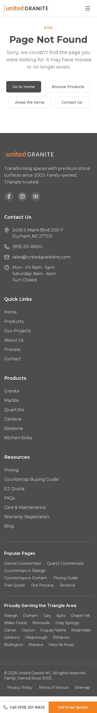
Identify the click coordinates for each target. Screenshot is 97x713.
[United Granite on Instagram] (22, 196)
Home (10, 312)
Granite (11, 391)
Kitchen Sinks (18, 437)
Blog (9, 526)
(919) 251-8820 (27, 246)
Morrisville (41, 623)
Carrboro (12, 637)
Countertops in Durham (25, 578)
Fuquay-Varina (53, 630)
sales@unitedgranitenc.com (41, 257)
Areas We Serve (29, 102)
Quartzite (14, 409)
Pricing (11, 470)
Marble (11, 400)
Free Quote (14, 585)
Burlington (13, 644)
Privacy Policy (19, 687)
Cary (47, 615)
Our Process (42, 585)
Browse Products (68, 86)
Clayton (28, 630)
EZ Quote (14, 488)
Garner (10, 630)
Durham (30, 615)
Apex (60, 615)
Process (12, 349)
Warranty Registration (26, 516)
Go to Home (23, 86)
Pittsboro (61, 637)
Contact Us (72, 102)
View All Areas (61, 644)
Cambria (12, 419)
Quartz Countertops (65, 563)
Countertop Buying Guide (31, 479)
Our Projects (17, 330)
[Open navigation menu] (88, 8)
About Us (14, 340)
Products (14, 321)
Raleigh (11, 615)
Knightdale (81, 630)
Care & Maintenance (25, 507)
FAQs (9, 498)
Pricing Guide (65, 578)
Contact (12, 358)
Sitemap (82, 687)
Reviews (67, 585)
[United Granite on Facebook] (8, 196)
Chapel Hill (80, 615)
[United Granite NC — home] (27, 8)
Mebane (35, 644)
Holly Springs (67, 623)
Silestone (13, 428)
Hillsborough (36, 637)
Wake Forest (15, 623)
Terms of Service (54, 687)
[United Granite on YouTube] (35, 196)
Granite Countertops (22, 563)
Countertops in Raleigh (25, 570)
